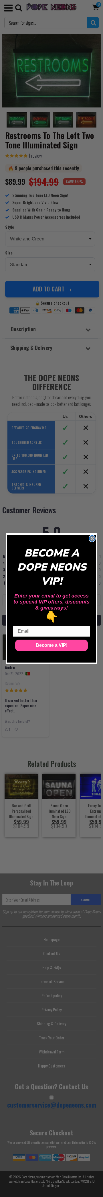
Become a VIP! (52, 645)
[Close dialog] (92, 538)
